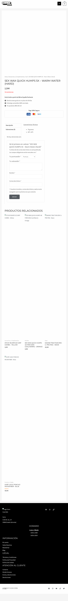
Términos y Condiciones (9, 557)
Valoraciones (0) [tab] (10, 129)
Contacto (5, 570)
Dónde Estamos (7, 572)
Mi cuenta (5, 542)
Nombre (12, 173)
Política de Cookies (8, 562)
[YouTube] (56, 588)
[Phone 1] (53, 509)
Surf (27, 77)
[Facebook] (49, 588)
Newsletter (5, 548)
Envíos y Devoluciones (9, 575)
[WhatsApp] (50, 509)
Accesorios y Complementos (17, 77)
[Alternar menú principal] (59, 3)
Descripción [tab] (9, 125)
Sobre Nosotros (7, 545)
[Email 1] (46, 509)
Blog (3, 550)
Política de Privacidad (9, 560)
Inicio (6, 77)
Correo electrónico (15, 181)
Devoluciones (6, 577)
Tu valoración (14, 161)
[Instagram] (52, 588)
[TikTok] (60, 588)
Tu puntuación (15, 156)
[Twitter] (64, 588)
